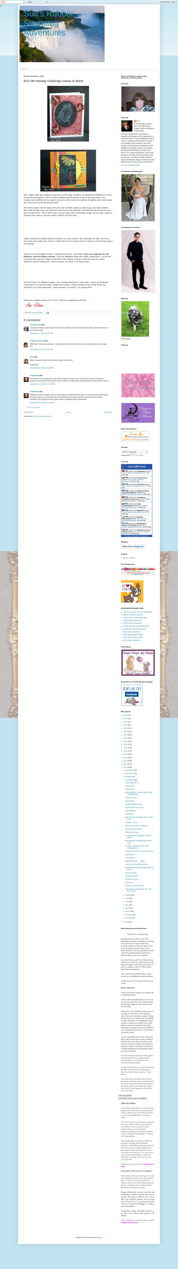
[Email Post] (47, 312)
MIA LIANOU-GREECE (131, 632)
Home (24, 69)
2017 (125, 741)
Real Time (136, 536)
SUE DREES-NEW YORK (132, 637)
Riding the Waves (132, 832)
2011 (125, 761)
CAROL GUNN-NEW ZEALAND (135, 618)
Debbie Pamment (37, 341)
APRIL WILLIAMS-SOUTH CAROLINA (137, 612)
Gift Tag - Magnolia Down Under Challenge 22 (137, 847)
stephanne (34, 375)
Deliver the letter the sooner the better (139, 851)
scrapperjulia (35, 325)
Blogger (99, 1237)
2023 (125, 722)
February (129, 915)
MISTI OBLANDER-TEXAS (133, 635)
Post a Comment (33, 407)
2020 (125, 732)
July (127, 898)
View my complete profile (130, 165)
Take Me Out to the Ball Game (136, 864)
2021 (125, 728)
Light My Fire (130, 854)
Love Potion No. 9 (132, 783)
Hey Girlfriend (130, 811)
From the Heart (130, 873)
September (129, 780)
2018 (125, 738)
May (127, 905)
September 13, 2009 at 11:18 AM (42, 403)
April (127, 908)
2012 (125, 758)
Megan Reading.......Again (135, 861)
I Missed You (130, 786)
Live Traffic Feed (136, 466)
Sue (138, 121)
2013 (125, 754)
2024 (125, 719)
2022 (125, 725)
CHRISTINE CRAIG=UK (132, 621)
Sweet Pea (129, 883)
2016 (125, 744)
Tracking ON (144, 536)
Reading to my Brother (133, 829)
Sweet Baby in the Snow (134, 807)
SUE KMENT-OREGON (132, 640)
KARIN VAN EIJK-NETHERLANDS (136, 626)
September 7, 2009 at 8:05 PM (41, 333)
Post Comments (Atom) (42, 416)
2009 (125, 767)
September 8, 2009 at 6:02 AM (41, 349)
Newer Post (28, 412)
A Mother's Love (131, 822)
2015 (125, 748)
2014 (125, 751)
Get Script (128, 536)
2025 (125, 715)
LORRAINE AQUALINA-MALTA (134, 629)
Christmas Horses (132, 879)
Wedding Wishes (131, 876)
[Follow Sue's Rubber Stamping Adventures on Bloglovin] (133, 548)
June (127, 902)
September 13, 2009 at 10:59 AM (42, 384)
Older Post (108, 412)
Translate (139, 455)
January (128, 918)
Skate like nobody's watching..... (137, 826)
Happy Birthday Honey (133, 804)
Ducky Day (129, 814)
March (128, 911)
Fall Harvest (129, 858)
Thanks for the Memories (134, 886)
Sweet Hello (129, 789)
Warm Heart (129, 801)
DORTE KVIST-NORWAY (132, 623)
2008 (125, 922)
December (129, 770)
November (129, 773)
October (128, 777)
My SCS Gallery (129, 558)
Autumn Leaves (131, 798)
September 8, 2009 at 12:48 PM (42, 368)
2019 (125, 735)
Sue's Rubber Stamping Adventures (49, 23)
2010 (125, 764)
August (128, 895)
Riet (31, 357)
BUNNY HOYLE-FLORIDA (133, 615)
